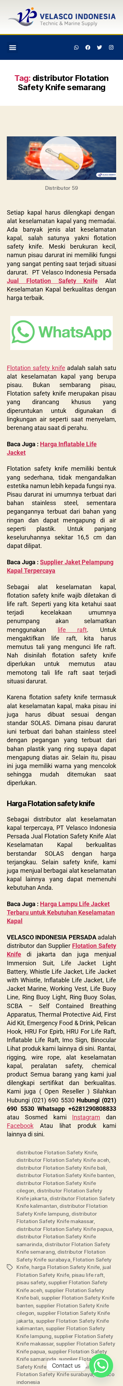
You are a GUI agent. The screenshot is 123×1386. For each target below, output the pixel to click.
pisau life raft (88, 1275)
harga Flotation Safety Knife (65, 1267)
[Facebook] (88, 47)
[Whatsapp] (76, 47)
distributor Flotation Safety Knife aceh (62, 1160)
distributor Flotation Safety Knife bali (61, 1168)
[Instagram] (111, 47)
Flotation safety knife (36, 367)
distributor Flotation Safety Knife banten (65, 1175)
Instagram (86, 1117)
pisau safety (31, 1282)
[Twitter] (99, 47)
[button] (12, 47)
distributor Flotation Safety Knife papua (64, 1229)
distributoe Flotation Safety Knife (56, 1152)
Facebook (20, 1125)
